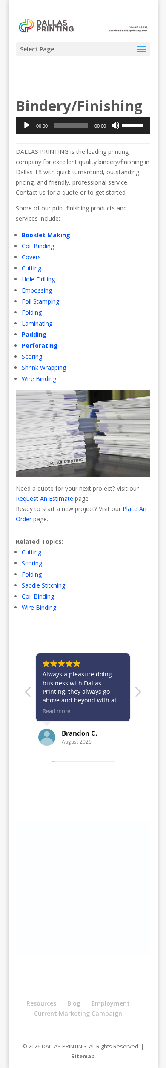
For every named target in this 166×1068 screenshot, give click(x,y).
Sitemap (83, 1056)
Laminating (37, 323)
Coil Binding (38, 246)
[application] (83, 125)
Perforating (40, 345)
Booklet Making (46, 235)
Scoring (32, 356)
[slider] (134, 124)
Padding (34, 334)
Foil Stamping (40, 301)
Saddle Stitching (43, 585)
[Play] (27, 125)
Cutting (31, 268)
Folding (32, 312)
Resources (41, 1003)
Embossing (37, 290)
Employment (111, 1003)
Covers (31, 257)
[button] (137, 694)
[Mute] (115, 125)
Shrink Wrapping (44, 368)
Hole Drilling (38, 279)
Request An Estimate (44, 498)
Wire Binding (39, 379)
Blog (73, 1003)
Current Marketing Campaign (78, 1013)
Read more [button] (56, 711)
